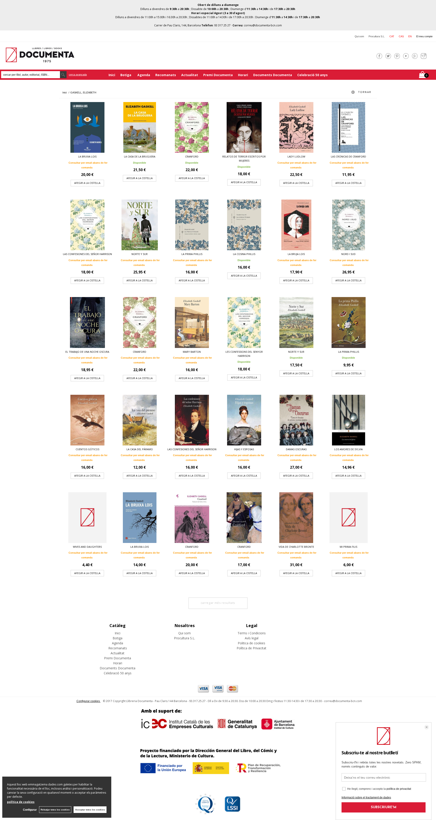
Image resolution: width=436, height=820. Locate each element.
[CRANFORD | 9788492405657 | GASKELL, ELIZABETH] (192, 517)
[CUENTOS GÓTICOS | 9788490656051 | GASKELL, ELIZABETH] (87, 420)
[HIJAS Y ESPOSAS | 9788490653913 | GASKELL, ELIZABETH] (244, 420)
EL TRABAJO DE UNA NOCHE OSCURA (87, 351)
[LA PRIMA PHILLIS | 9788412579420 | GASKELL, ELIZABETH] (192, 225)
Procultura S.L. (377, 36)
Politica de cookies (251, 643)
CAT (391, 36)
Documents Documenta (272, 75)
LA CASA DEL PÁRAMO (139, 449)
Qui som (359, 36)
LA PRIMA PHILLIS (191, 254)
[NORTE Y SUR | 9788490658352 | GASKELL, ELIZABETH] (296, 322)
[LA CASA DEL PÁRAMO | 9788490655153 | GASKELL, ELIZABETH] (139, 420)
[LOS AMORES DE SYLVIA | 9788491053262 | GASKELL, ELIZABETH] (348, 420)
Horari (243, 75)
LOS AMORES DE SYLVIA (348, 449)
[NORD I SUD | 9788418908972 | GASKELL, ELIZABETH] (348, 225)
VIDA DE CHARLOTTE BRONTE (296, 546)
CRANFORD (191, 156)
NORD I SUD (348, 254)
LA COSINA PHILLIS (244, 254)
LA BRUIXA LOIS (87, 156)
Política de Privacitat (251, 648)
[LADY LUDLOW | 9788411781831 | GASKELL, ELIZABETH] (296, 127)
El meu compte (424, 36)
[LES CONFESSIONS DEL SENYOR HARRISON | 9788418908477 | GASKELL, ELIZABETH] (244, 322)
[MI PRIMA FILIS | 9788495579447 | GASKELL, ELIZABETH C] (348, 517)
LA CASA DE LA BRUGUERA (139, 156)
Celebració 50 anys (312, 75)
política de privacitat (398, 788)
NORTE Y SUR (139, 254)
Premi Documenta (218, 75)
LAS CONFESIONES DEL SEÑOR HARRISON (87, 254)
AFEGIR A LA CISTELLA (87, 183)
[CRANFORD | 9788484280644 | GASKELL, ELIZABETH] (244, 517)
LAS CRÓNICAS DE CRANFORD (348, 156)
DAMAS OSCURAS (296, 449)
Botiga (126, 75)
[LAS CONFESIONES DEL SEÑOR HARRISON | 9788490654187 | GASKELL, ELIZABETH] (192, 420)
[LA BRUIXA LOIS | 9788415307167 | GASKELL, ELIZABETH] (139, 517)
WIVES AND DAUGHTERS (87, 546)
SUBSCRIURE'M (383, 807)
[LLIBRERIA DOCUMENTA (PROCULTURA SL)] (40, 59)
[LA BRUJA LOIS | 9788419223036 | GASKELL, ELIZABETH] (296, 225)
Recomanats (165, 75)
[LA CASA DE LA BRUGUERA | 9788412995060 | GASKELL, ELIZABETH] (139, 127)
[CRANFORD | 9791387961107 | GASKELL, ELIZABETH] (192, 127)
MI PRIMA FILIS (348, 546)
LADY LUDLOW (296, 156)
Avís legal (251, 638)
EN (410, 36)
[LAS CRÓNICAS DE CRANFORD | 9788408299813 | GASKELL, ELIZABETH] (348, 127)
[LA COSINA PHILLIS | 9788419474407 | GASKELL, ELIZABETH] (244, 225)
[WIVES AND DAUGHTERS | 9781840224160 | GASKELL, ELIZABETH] (87, 517)
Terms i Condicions (252, 633)
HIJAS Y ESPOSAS (244, 449)
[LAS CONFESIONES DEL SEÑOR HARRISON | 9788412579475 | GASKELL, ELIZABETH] (87, 225)
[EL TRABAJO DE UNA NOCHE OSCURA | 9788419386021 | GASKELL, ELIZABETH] (87, 322)
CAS (401, 36)
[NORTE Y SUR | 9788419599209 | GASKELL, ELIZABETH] (139, 225)
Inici (112, 75)
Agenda (143, 75)
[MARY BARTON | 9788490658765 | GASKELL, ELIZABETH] (192, 322)
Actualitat (189, 75)
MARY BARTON (192, 351)
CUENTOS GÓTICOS (87, 449)
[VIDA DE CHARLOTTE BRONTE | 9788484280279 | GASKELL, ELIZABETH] (296, 517)
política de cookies (21, 802)
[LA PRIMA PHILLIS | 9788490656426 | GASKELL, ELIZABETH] (348, 322)
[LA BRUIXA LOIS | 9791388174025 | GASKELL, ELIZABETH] (87, 127)
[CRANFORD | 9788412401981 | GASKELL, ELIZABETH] (139, 322)
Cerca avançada (78, 74)
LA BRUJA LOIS (296, 254)
